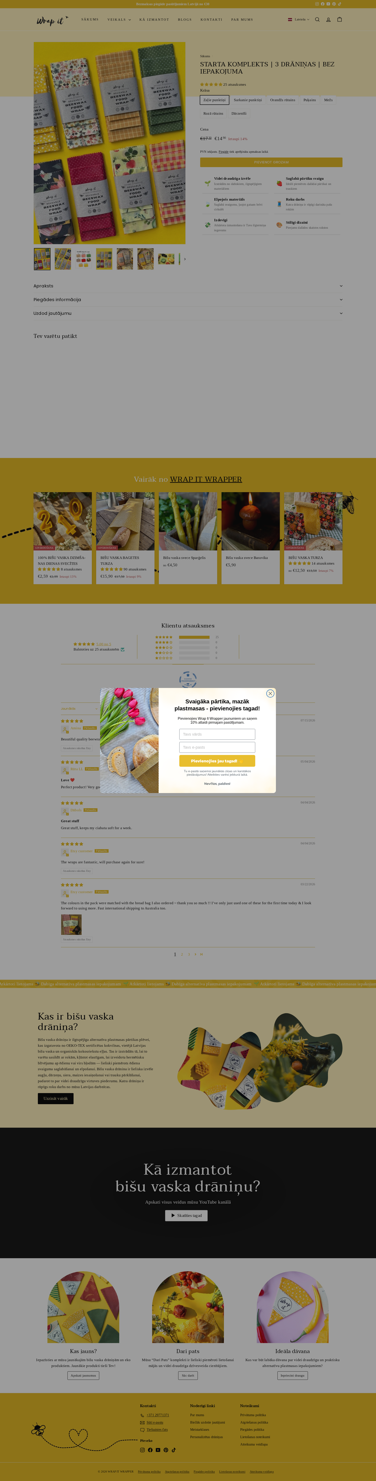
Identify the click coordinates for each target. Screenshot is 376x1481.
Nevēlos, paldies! (217, 783)
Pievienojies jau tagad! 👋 (217, 761)
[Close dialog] (270, 693)
